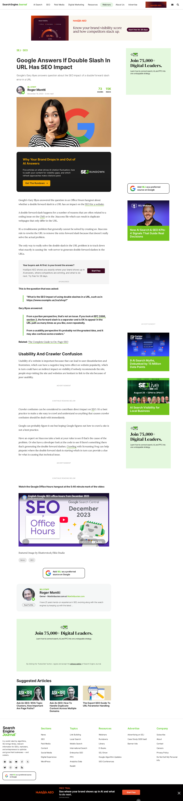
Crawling (71, 446)
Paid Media (59, 4)
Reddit (72, 766)
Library (102, 743)
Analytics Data (76, 761)
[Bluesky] (4, 767)
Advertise (132, 4)
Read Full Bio (28, 605)
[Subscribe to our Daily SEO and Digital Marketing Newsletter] (172, 4)
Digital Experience (49, 757)
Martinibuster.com (76, 596)
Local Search (75, 739)
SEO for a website (94, 204)
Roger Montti (36, 90)
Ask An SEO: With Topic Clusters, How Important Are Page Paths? (30, 706)
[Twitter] (27, 761)
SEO (48, 4)
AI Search (37, 4)
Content (44, 748)
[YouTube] (16, 761)
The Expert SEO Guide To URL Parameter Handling (96, 704)
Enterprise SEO (76, 752)
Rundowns (103, 739)
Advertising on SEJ (136, 734)
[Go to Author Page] (21, 90)
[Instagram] (10, 767)
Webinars (106, 4)
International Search (78, 748)
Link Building (75, 734)
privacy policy (75, 664)
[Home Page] (14, 4)
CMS (42, 216)
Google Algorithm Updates (110, 757)
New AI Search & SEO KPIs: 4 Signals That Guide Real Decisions (147, 233)
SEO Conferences (106, 761)
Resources (92, 4)
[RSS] (22, 767)
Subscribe (161, 734)
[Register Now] (148, 213)
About (159, 739)
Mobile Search (76, 743)
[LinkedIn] (10, 761)
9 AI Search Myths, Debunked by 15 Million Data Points (145, 364)
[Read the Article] (31, 693)
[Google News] (4, 761)
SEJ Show (103, 752)
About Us (120, 4)
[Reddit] (16, 767)
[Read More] (148, 344)
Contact (160, 743)
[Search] (178, 4)
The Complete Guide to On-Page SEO (48, 341)
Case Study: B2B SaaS (137, 739)
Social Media (46, 752)
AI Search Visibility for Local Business (144, 409)
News (22, 560)
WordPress (45, 761)
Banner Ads (133, 743)
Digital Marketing (76, 4)
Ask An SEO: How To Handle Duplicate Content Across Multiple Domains (63, 707)
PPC (72, 757)
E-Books (102, 748)
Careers (160, 748)
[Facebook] (22, 761)
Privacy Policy (163, 752)
